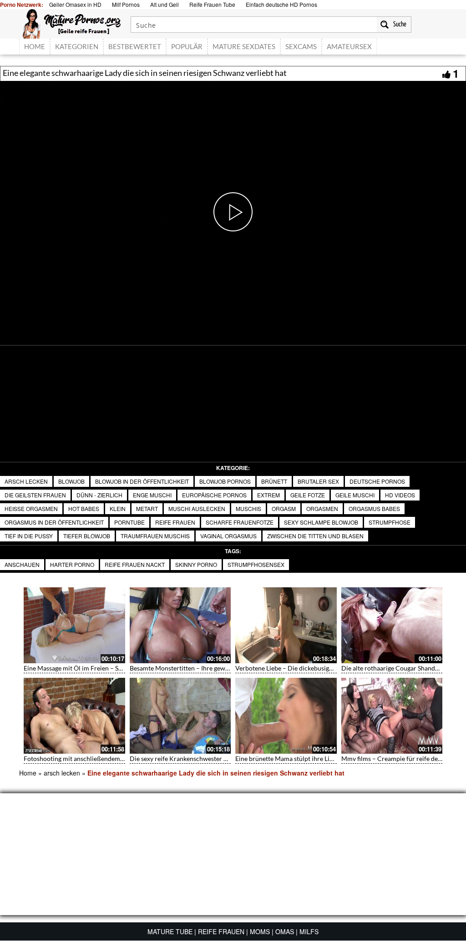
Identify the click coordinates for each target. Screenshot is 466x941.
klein (118, 508)
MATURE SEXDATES (244, 46)
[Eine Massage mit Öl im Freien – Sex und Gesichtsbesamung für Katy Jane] (74, 625)
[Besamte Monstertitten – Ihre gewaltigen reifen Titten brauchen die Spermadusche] (180, 625)
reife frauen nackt (135, 564)
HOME (34, 46)
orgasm (284, 508)
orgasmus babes (374, 508)
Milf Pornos (126, 4)
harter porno (72, 564)
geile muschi (355, 495)
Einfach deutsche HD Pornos (281, 4)
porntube (129, 522)
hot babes (83, 508)
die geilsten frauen (35, 495)
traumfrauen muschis (155, 536)
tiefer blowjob (86, 536)
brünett (274, 481)
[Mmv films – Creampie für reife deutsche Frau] (392, 716)
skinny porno (196, 564)
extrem (268, 495)
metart (147, 508)
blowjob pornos (225, 481)
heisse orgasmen (31, 508)
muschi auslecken (196, 508)
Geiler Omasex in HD (75, 4)
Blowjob (71, 481)
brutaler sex (318, 481)
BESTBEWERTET (134, 46)
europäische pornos (214, 495)
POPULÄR (187, 46)
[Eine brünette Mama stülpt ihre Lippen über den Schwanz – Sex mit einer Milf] (286, 716)
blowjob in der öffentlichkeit (142, 481)
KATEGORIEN (76, 46)
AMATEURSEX (349, 46)
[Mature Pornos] (71, 22)
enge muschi (152, 495)
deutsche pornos (377, 481)
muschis (248, 508)
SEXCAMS (301, 46)
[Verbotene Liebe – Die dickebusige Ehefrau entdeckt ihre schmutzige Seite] (286, 625)
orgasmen (322, 508)
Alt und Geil (164, 4)
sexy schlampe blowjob (321, 522)
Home (27, 772)
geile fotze (307, 495)
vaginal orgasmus (228, 536)
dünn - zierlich (99, 495)
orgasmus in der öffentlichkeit (54, 522)
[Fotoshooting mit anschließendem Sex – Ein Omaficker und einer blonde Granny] (74, 716)
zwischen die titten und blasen (315, 536)
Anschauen (22, 564)
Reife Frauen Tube (212, 4)
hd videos (400, 495)
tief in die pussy (29, 536)
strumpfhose (389, 522)
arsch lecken (26, 481)
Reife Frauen (175, 522)
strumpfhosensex (256, 564)
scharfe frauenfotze (240, 522)
